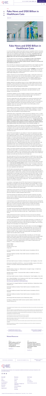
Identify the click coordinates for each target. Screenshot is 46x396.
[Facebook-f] (2, 373)
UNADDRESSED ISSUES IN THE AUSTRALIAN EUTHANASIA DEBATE (15, 330)
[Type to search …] (42, 4)
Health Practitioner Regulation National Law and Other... (36, 330)
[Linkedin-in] (6, 373)
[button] (44, 4)
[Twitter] (4, 373)
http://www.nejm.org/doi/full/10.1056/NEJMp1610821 (17, 281)
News (8, 8)
